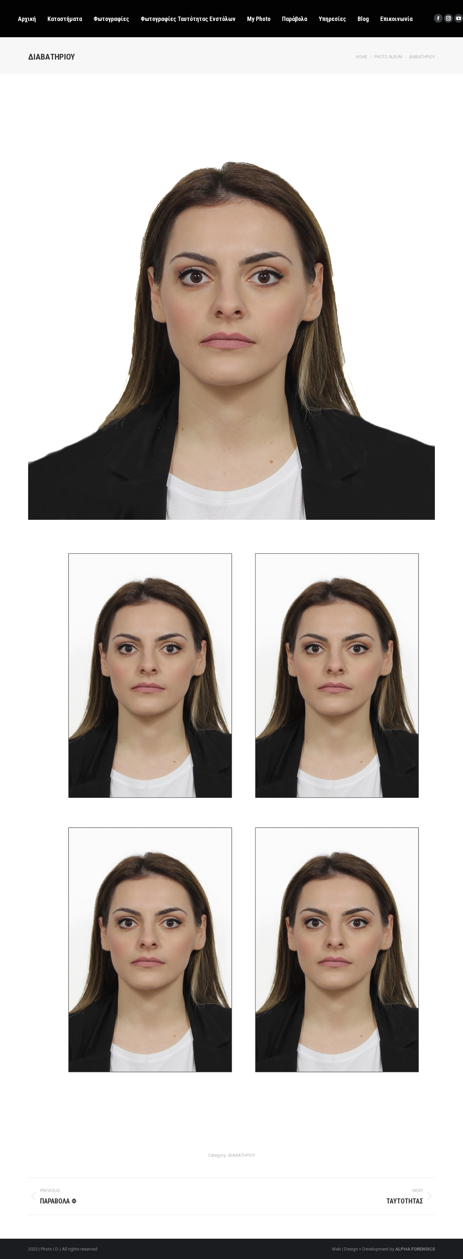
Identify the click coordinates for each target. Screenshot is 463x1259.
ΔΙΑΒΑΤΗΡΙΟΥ (241, 1155)
